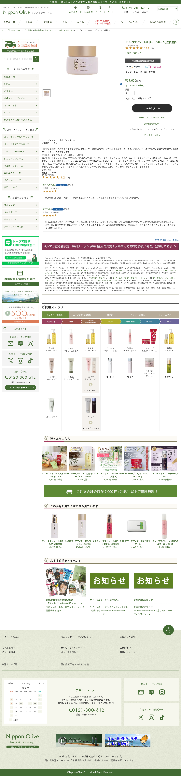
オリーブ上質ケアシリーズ (16, 144)
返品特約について (152, 123)
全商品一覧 (9, 76)
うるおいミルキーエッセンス (130, 349)
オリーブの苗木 (118, 270)
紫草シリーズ (10, 187)
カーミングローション (90, 428)
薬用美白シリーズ (12, 172)
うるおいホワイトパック (91, 378)
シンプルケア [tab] (165, 314)
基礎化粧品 (38, 30)
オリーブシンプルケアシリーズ (18, 136)
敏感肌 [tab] (110, 314)
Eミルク (130, 377)
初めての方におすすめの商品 (18, 119)
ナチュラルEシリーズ (14, 151)
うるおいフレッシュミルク (71, 349)
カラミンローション (90, 390)
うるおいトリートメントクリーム (149, 373)
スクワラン (169, 377)
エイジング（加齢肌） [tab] (83, 314)
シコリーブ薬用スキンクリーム (149, 349)
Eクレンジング (51, 416)
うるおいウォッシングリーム (71, 378)
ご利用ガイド (20, 328)
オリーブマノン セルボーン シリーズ (58, 30)
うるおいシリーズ (12, 180)
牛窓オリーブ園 (9, 664)
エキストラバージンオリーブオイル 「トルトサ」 (129, 278)
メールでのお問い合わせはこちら (20, 388)
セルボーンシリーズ (13, 165)
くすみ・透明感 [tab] (138, 314)
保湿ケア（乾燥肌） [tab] (55, 314)
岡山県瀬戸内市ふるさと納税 (75, 664)
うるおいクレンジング (51, 378)
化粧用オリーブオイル (80, 270)
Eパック (91, 417)
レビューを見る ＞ (133, 52)
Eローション (110, 377)
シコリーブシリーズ (13, 158)
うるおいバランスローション (110, 349)
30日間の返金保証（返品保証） (107, 280)
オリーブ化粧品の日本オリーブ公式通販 (17, 30)
